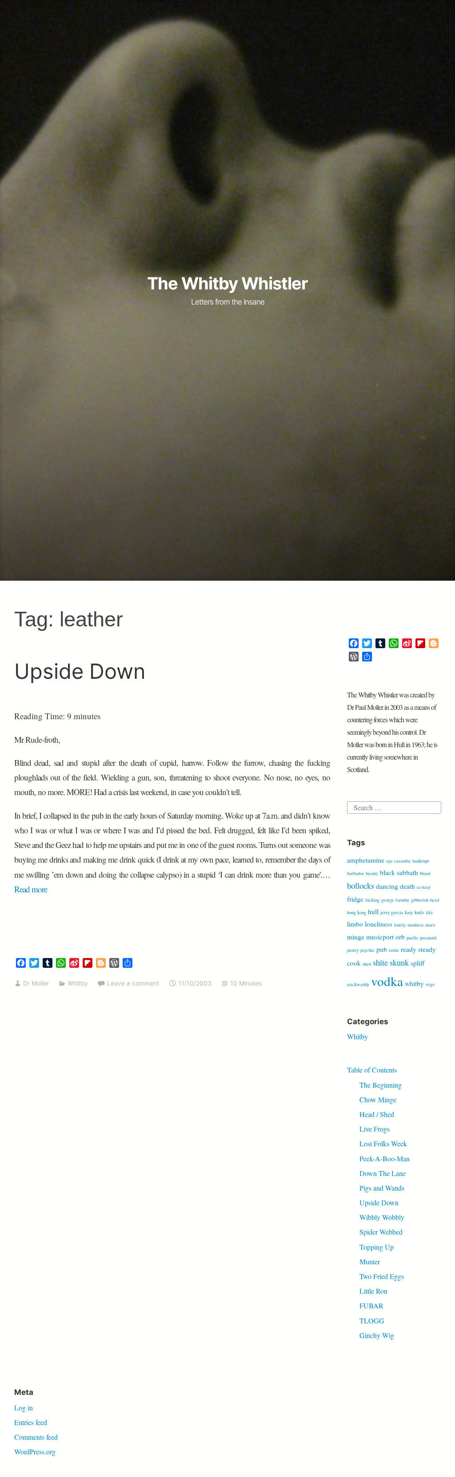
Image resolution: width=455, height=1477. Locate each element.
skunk (399, 962)
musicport (380, 936)
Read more (30, 889)
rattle (394, 950)
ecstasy (424, 887)
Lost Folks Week (383, 1143)
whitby (414, 983)
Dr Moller (36, 983)
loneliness (378, 923)
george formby (395, 900)
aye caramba (398, 861)
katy (409, 912)
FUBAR (371, 1305)
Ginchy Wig (376, 1335)
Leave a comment (133, 983)
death (407, 886)
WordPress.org (35, 1451)
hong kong (356, 912)
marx (430, 925)
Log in (23, 1407)
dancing (387, 886)
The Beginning (380, 1084)
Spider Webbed (381, 1231)
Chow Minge (377, 1099)
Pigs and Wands (381, 1187)
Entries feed (30, 1422)
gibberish (419, 900)
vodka (387, 981)
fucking (372, 900)
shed (367, 964)
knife (419, 912)
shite (380, 962)
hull (373, 911)
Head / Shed (376, 1114)
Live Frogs (374, 1128)
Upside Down (80, 671)
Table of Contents (372, 1069)
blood (425, 873)
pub (381, 949)
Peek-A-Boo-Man (384, 1158)
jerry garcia (391, 912)
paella (412, 938)
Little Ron (373, 1290)
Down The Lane (382, 1173)
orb (400, 936)
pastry (353, 950)
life (429, 912)
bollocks (360, 885)
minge (355, 936)
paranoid (428, 938)
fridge (355, 899)
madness (415, 925)
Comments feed (36, 1436)
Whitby (78, 983)
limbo (355, 923)
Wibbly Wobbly (381, 1217)
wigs (430, 984)
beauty (372, 873)
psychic (367, 950)
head (434, 900)
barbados (355, 873)
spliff (417, 962)
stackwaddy (358, 984)
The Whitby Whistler (227, 283)
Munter (369, 1261)
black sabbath (399, 872)
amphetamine (365, 859)
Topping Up (376, 1246)
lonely (400, 925)
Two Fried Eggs (381, 1276)
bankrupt (420, 861)
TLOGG (371, 1320)
